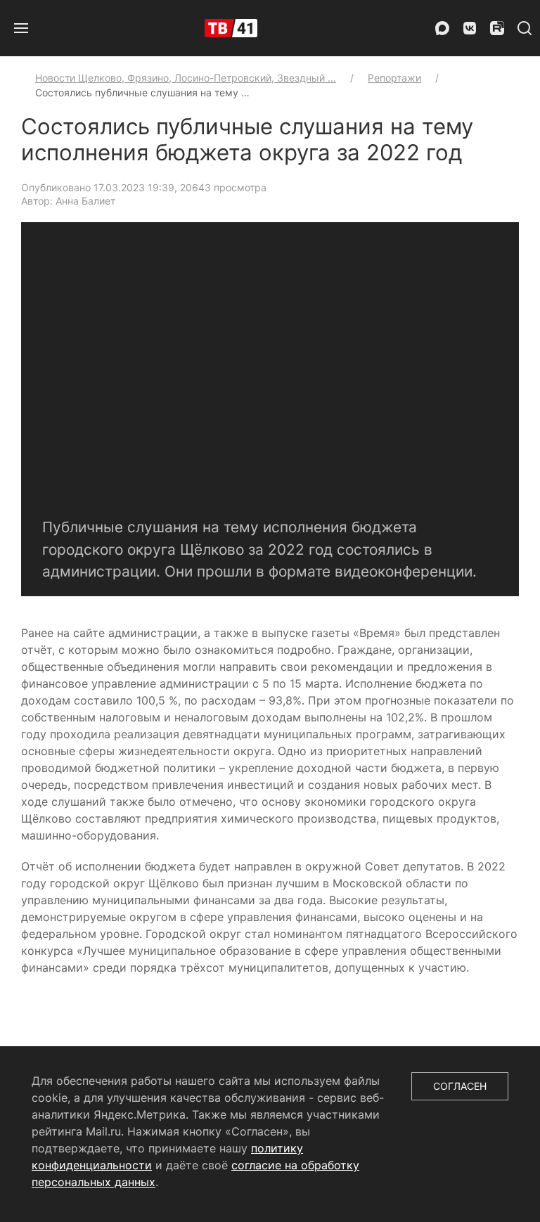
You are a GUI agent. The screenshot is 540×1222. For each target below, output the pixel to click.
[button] (21, 28)
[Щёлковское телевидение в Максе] (442, 28)
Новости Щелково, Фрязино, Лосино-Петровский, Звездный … (185, 78)
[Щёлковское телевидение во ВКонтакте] (469, 28)
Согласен (460, 1086)
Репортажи (394, 78)
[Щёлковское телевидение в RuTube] (497, 28)
